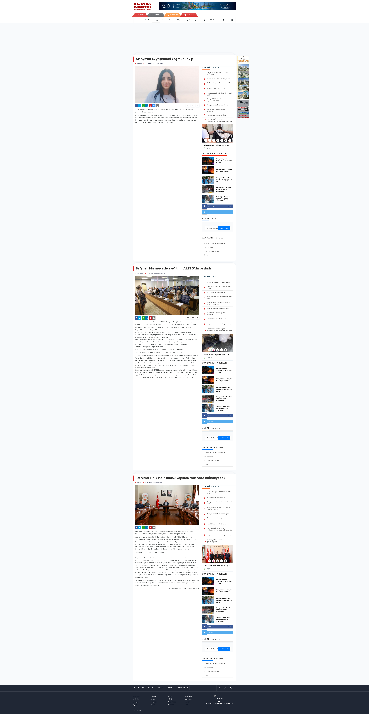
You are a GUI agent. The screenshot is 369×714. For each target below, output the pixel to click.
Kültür (212, 20)
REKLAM (160, 688)
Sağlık (204, 20)
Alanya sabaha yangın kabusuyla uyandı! (224, 170)
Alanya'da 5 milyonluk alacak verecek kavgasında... (224, 189)
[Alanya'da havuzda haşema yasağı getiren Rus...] (208, 180)
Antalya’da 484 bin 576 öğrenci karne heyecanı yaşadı (218, 566)
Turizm (171, 20)
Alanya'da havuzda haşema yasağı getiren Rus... (224, 180)
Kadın (187, 705)
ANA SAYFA (140, 15)
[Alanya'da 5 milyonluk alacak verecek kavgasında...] (208, 189)
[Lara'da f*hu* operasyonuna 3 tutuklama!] (217, 134)
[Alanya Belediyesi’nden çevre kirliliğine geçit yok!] (217, 344)
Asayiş (156, 20)
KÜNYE (150, 688)
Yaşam (187, 702)
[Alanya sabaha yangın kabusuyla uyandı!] (208, 170)
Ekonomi (188, 696)
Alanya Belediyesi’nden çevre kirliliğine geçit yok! (218, 355)
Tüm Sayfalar (219, 238)
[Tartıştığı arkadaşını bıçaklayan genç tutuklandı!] (208, 199)
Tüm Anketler (216, 219)
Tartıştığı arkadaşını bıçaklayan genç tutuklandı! (223, 199)
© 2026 (231, 703)
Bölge (179, 20)
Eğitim (197, 20)
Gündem (138, 20)
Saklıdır (214, 703)
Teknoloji (188, 699)
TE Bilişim (137, 710)
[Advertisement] (184, 37)
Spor (163, 20)
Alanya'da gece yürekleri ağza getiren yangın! (224, 161)
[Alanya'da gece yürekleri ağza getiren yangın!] (208, 161)
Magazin (188, 20)
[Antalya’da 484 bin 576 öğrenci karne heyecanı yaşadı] (217, 555)
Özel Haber (172, 702)
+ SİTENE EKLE (182, 688)
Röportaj (171, 705)
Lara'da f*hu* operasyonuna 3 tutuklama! (218, 145)
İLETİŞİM (170, 688)
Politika (147, 20)
